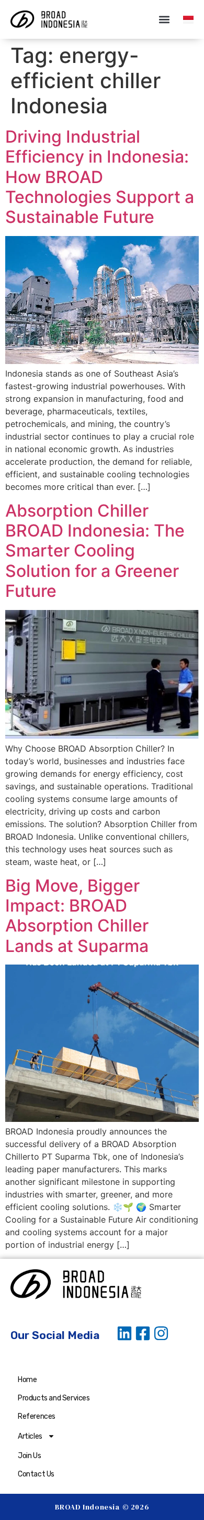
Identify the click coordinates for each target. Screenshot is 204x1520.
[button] (164, 19)
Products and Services (54, 1398)
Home (27, 1379)
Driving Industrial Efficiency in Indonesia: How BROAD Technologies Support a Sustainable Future (99, 177)
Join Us (29, 1455)
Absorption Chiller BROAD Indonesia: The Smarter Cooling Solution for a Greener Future (95, 551)
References (36, 1416)
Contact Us (36, 1474)
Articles (30, 1436)
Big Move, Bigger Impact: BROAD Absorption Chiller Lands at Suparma (77, 915)
